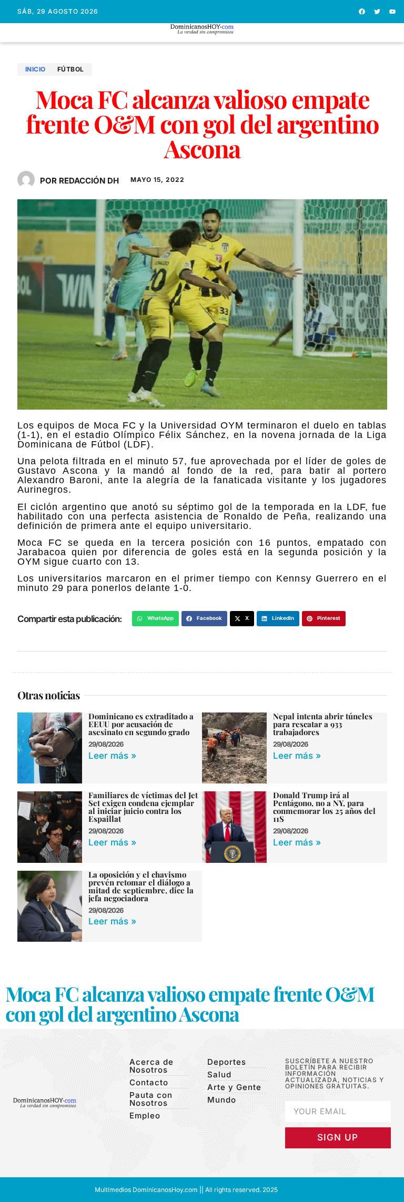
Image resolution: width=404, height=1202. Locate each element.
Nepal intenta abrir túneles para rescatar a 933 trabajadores (322, 724)
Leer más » (112, 755)
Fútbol (70, 69)
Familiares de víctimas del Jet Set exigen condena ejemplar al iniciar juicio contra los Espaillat (143, 807)
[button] (202, 39)
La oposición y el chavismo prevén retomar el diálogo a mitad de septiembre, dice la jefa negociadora (141, 886)
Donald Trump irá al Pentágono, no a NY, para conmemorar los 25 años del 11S (324, 807)
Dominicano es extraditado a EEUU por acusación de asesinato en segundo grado (141, 724)
